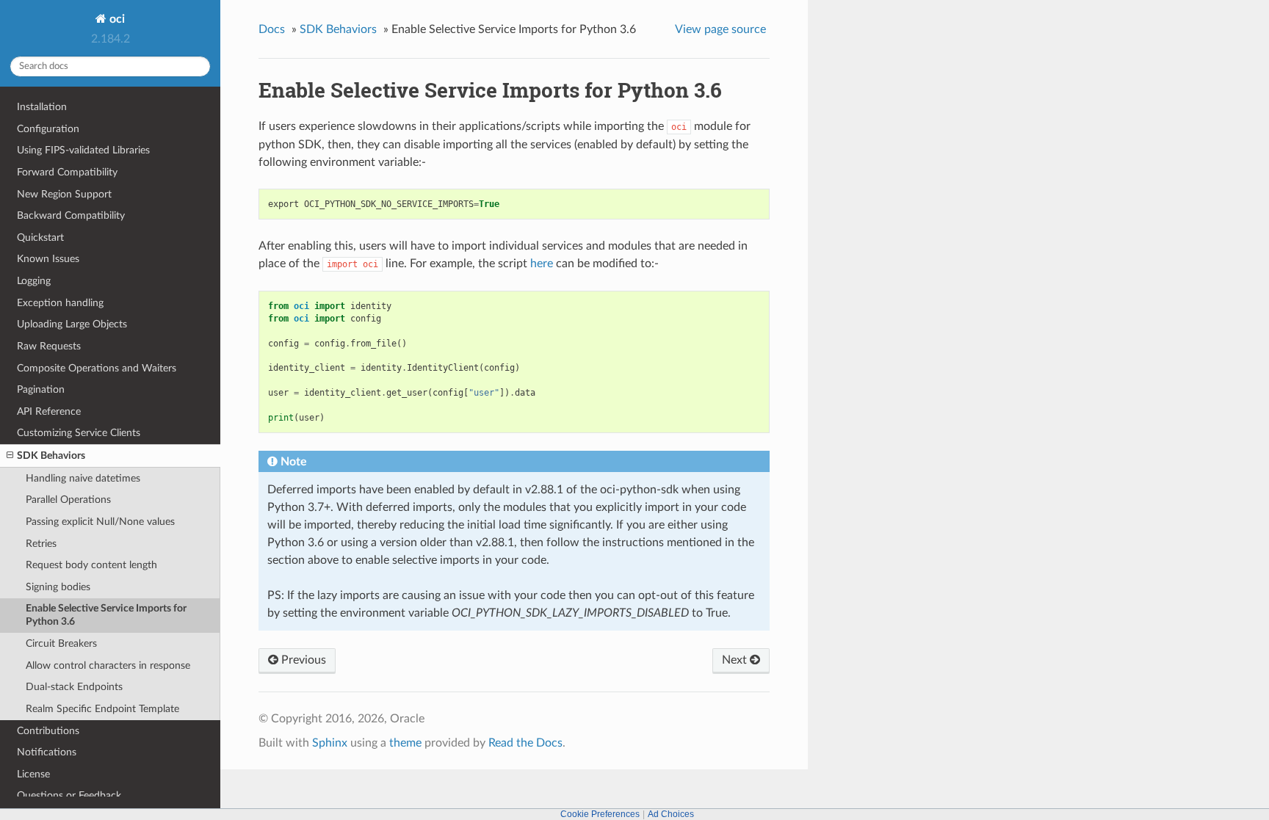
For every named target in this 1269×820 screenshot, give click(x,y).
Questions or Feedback (69, 795)
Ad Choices (671, 814)
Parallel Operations (68, 499)
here (541, 263)
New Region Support (64, 194)
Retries (41, 543)
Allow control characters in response (108, 665)
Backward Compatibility (71, 215)
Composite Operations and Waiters (96, 368)
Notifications (46, 752)
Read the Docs (525, 743)
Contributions (48, 730)
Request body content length (91, 564)
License (33, 774)
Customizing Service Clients (78, 432)
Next (736, 660)
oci (115, 19)
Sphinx (329, 743)
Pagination (41, 389)
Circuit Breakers (61, 643)
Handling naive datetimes (83, 478)
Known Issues (48, 258)
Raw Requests (49, 346)
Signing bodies (58, 586)
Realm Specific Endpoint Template (102, 708)
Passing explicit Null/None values (100, 521)
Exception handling (60, 302)
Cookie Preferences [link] (600, 814)
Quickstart (40, 237)
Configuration (48, 128)
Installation (42, 106)
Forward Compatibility (67, 172)
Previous (302, 660)
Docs (271, 29)
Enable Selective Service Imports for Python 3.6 (106, 615)
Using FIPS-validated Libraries (83, 150)
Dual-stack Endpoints (74, 686)
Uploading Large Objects (72, 324)
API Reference (49, 411)
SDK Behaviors (51, 455)
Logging (34, 280)
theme (405, 743)
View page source (720, 29)
